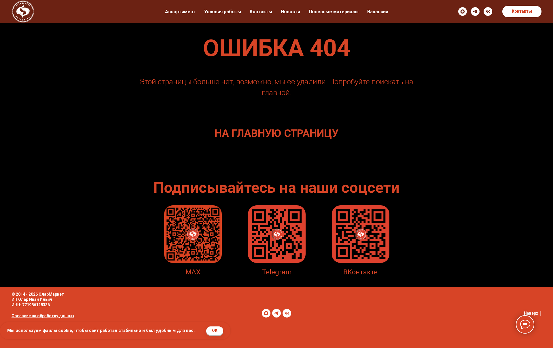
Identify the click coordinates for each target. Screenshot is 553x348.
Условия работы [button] (222, 11)
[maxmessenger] (462, 11)
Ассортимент (180, 11)
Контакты (261, 11)
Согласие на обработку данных (43, 315)
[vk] (488, 11)
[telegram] (475, 11)
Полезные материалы (334, 11)
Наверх (531, 313)
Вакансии (377, 11)
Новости (290, 11)
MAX (192, 272)
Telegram (277, 272)
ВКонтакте (360, 272)
